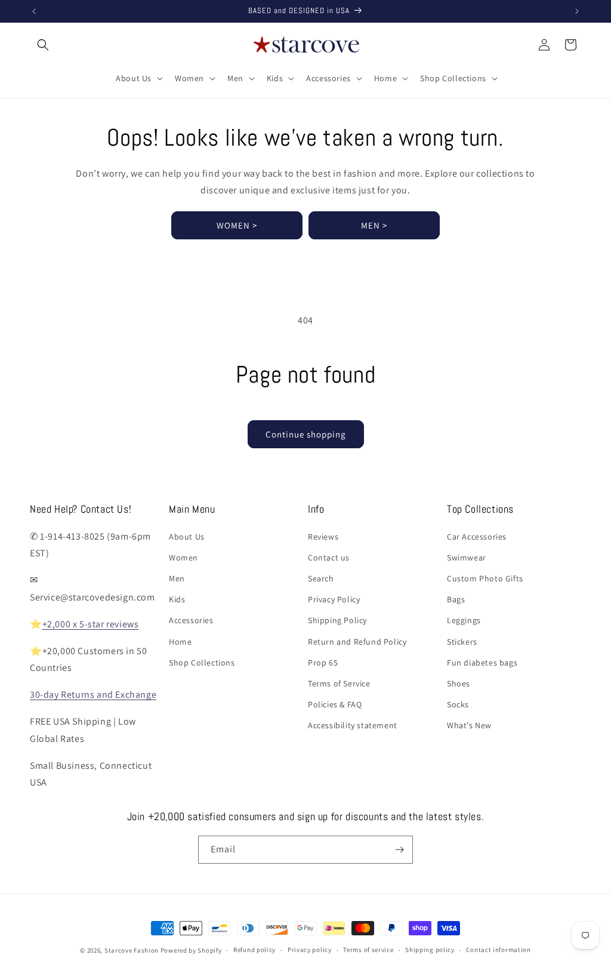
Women (183, 557)
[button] (43, 45)
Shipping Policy (337, 620)
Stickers (462, 641)
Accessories (191, 620)
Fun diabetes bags (482, 662)
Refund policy (254, 949)
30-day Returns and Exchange (93, 694)
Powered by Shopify (191, 950)
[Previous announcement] (34, 11)
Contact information (498, 949)
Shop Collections (202, 662)
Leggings (464, 620)
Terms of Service (339, 683)
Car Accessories (477, 536)
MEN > (374, 225)
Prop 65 (323, 662)
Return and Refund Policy (357, 641)
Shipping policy (430, 949)
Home (180, 641)
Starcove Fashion (131, 950)
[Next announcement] (577, 11)
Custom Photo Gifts (485, 578)
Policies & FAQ (335, 704)
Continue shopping (306, 434)
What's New (469, 725)
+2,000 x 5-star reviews (90, 624)
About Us (187, 536)
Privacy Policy (334, 599)
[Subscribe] (399, 850)
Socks (458, 704)
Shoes (458, 683)
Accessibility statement (352, 725)
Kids (177, 599)
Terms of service (368, 949)
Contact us (329, 557)
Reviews (323, 536)
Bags (456, 599)
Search (321, 578)
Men (177, 578)
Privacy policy (310, 949)
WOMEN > (237, 225)
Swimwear (466, 557)
